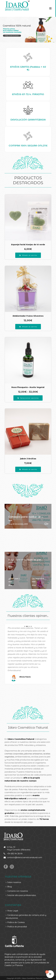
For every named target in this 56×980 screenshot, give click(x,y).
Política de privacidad (17, 926)
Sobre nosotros (14, 882)
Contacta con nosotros (17, 891)
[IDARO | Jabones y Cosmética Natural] (14, 6)
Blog (10, 566)
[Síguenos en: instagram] (12, 867)
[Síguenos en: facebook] (6, 867)
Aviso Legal (12, 911)
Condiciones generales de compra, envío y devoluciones (26, 916)
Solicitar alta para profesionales (21, 895)
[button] (28, 255)
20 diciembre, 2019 (20, 524)
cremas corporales (14, 753)
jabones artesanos (33, 753)
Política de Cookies (16, 922)
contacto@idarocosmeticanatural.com (24, 857)
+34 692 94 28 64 (15, 853)
